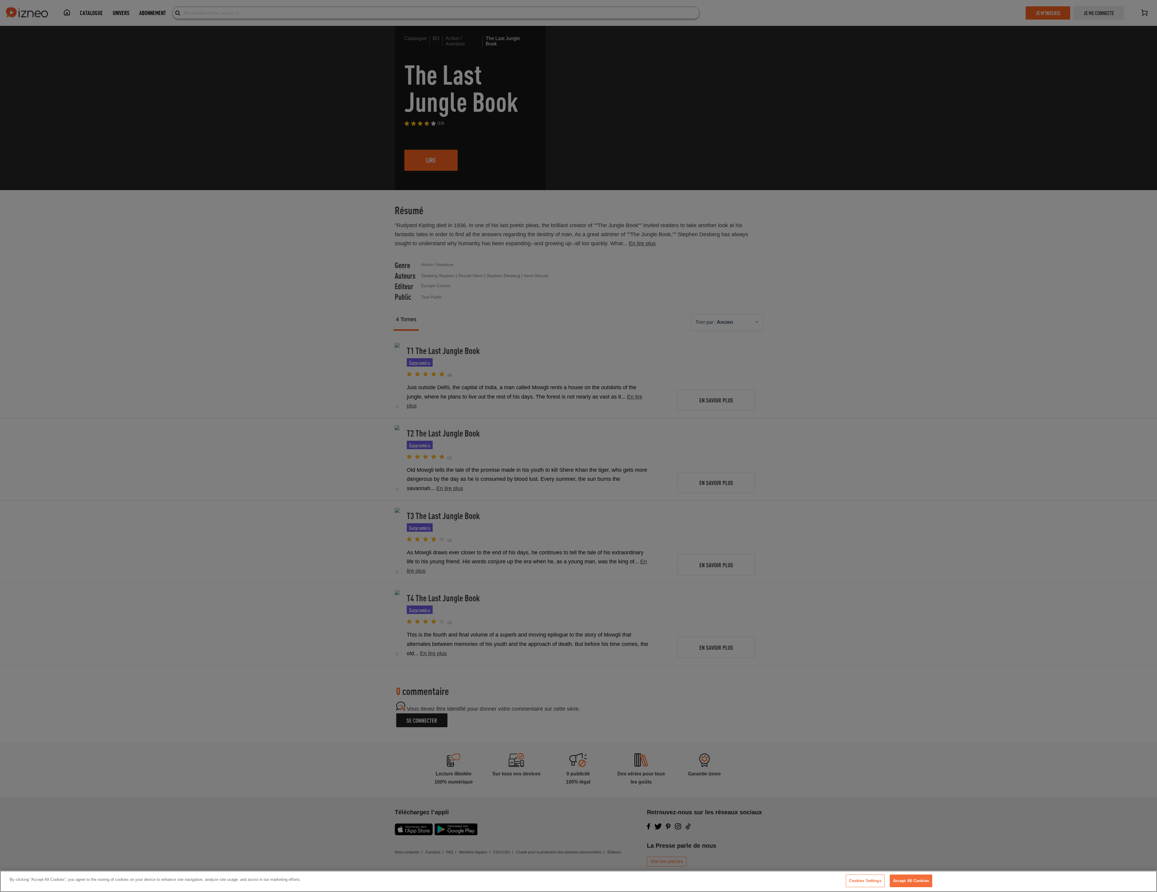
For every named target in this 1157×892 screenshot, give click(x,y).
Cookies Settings (865, 880)
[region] (578, 881)
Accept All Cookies (911, 880)
